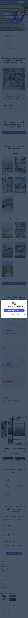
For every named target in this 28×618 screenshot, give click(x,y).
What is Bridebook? (8, 525)
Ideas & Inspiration (5, 587)
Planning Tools (4, 583)
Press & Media (4, 568)
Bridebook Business (5, 576)
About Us (3, 564)
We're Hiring (4, 566)
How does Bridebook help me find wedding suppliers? (13, 546)
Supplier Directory (5, 585)
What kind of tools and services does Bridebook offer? (12, 540)
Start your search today (14, 132)
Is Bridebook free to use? (10, 529)
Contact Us (3, 570)
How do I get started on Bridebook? (10, 534)
